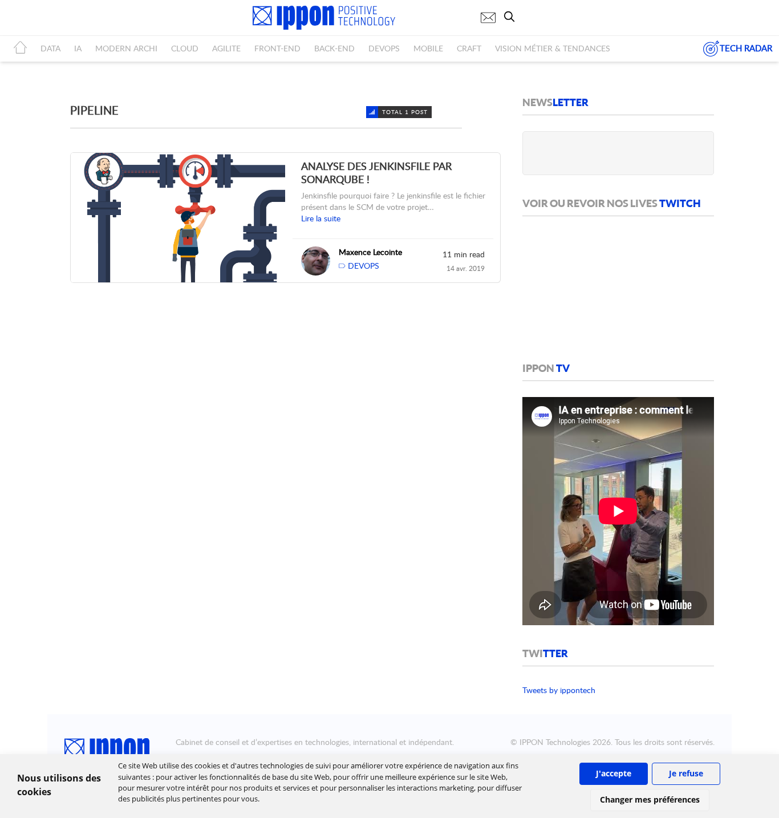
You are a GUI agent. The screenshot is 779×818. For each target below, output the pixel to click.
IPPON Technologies (555, 741)
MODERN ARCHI (126, 48)
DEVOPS (384, 48)
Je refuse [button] (686, 773)
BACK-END (334, 48)
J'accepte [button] (613, 773)
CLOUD (184, 48)
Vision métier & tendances (552, 48)
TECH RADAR (746, 48)
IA (78, 48)
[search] (512, 16)
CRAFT (469, 48)
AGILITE (226, 48)
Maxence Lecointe (370, 251)
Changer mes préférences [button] (650, 799)
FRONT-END (277, 48)
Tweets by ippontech (558, 690)
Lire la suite (320, 218)
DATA (50, 48)
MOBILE (428, 48)
